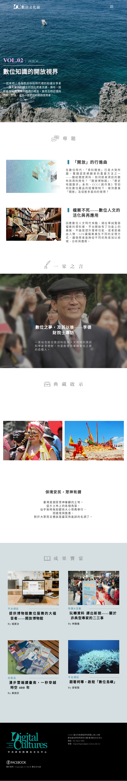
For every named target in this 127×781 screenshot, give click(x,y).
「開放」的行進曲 (90, 162)
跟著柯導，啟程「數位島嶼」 (93, 682)
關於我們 (10, 767)
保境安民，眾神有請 (63, 492)
